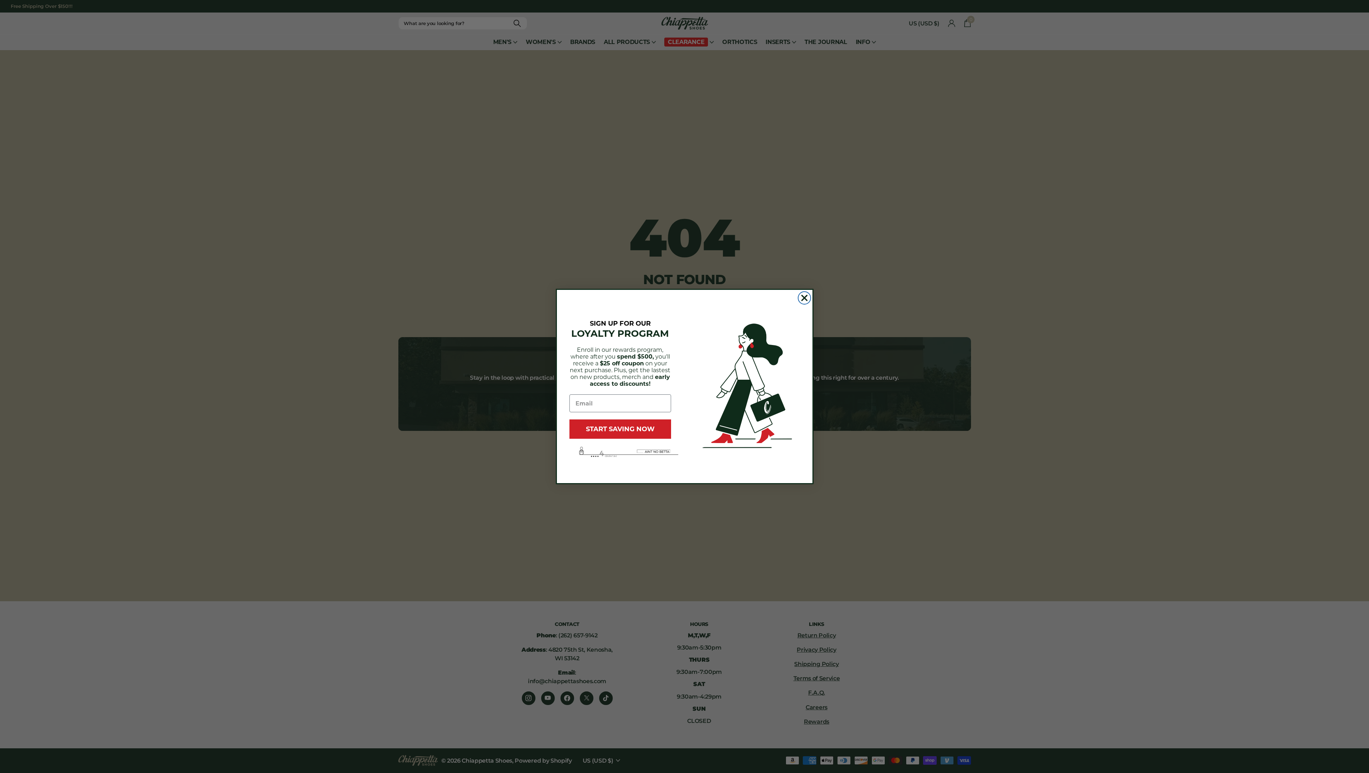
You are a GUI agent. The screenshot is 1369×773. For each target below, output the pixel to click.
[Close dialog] (804, 298)
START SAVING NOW (620, 429)
